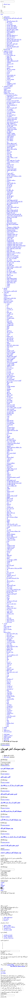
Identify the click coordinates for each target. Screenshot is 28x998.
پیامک (2, 890)
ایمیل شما (3, 951)
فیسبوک (3, 885)
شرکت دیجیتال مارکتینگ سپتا (17, 966)
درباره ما (6, 920)
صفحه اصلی (7, 734)
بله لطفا (3, 981)
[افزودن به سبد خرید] (1, 781)
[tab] (15, 19)
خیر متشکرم (8, 981)
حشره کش (6, 738)
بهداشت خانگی (7, 737)
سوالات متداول (7, 925)
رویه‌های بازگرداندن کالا (9, 926)
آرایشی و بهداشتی (8, 735)
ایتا (3, 888)
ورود (2, 14)
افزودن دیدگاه (4, 859)
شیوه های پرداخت (8, 936)
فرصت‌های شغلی (8, 917)
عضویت (2, 952)
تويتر (2, 883)
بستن (2, 874)
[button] (15, 16)
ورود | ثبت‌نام (7, 4)
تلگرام (2, 886)
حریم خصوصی (7, 928)
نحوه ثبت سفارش (8, 935)
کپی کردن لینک (4, 880)
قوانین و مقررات (8, 929)
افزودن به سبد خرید (5, 762)
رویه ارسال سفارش (9, 937)
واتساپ (2, 882)
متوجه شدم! (3, 993)
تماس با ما (6, 918)
